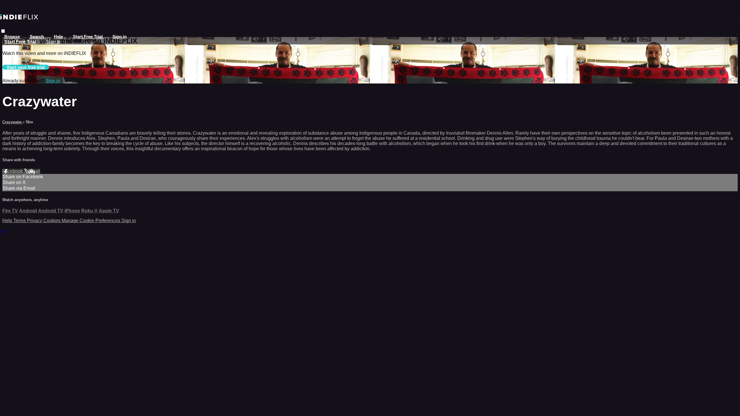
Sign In (53, 41)
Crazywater (12, 122)
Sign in (119, 36)
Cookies (52, 220)
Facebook (13, 171)
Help (58, 36)
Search (37, 36)
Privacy (35, 220)
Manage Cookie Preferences (91, 220)
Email (34, 171)
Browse (12, 36)
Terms (20, 220)
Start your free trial (26, 67)
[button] (3, 31)
